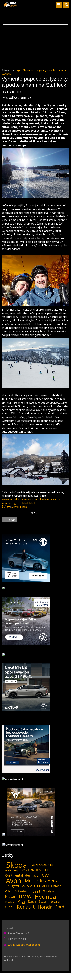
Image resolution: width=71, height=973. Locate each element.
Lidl (46, 870)
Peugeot (12, 885)
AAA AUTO (31, 885)
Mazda (9, 902)
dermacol (32, 875)
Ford (59, 906)
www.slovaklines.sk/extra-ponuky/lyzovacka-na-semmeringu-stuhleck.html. (31, 501)
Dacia (32, 901)
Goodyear (49, 891)
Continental (14, 875)
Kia (21, 901)
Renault (26, 906)
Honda (45, 906)
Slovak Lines (19, 507)
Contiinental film (42, 865)
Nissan (10, 896)
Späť (12, 520)
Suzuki (43, 901)
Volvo (8, 891)
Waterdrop (11, 870)
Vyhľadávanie (66, 5)
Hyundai (46, 896)
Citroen (56, 886)
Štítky (6, 506)
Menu (59, 5)
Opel (9, 906)
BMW (25, 896)
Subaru (55, 901)
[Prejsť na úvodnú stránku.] (10, 6)
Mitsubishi (22, 891)
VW (45, 875)
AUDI (45, 886)
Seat (36, 891)
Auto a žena (8, 70)
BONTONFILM (31, 870)
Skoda (16, 864)
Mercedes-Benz (41, 880)
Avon (13, 880)
